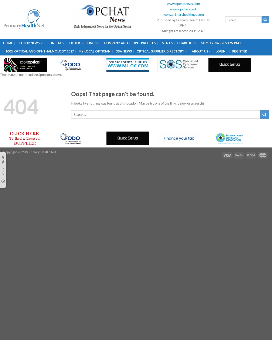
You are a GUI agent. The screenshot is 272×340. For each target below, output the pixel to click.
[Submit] (265, 20)
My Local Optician (95, 51)
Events (166, 43)
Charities (185, 43)
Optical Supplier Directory (160, 51)
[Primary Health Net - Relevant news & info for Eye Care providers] (24, 19)
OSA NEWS (123, 51)
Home (8, 43)
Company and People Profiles (130, 43)
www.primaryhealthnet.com (183, 14)
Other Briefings (82, 43)
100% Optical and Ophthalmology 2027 (40, 51)
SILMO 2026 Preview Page (222, 43)
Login (220, 51)
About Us (200, 51)
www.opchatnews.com (183, 3)
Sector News (29, 43)
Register (239, 51)
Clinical (54, 43)
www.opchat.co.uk (183, 9)
